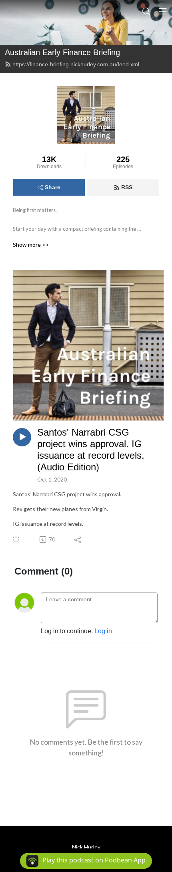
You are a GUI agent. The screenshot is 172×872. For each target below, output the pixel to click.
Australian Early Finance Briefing (62, 52)
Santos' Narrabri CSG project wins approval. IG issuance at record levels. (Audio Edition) (90, 449)
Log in (103, 631)
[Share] (78, 539)
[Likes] (16, 539)
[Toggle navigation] (163, 11)
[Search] (146, 11)
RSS (126, 187)
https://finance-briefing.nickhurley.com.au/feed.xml (75, 64)
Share (52, 187)
